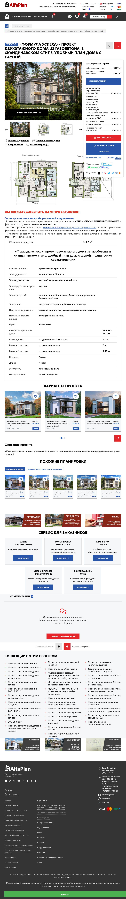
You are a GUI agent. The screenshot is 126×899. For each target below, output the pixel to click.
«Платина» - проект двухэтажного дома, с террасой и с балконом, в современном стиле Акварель (12, 494)
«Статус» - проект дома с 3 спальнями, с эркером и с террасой (59, 493)
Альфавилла (40, 17)
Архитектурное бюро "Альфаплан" (13, 775)
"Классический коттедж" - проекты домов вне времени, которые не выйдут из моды (63, 675)
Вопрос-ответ (15, 144)
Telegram (108, 164)
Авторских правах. (63, 877)
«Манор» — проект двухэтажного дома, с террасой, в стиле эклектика (109, 493)
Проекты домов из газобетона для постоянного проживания (104, 710)
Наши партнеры (43, 818)
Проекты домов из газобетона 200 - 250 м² (24, 710)
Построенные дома (45, 823)
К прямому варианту (26, 112)
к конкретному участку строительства (69, 227)
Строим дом (42, 800)
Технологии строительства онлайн (51, 813)
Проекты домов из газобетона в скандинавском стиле (104, 690)
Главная (8, 800)
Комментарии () (39, 144)
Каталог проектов (21, 17)
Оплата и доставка (18, 140)
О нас (39, 832)
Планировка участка (13, 840)
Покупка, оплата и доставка (16, 810)
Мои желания (10, 867)
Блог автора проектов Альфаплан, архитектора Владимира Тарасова (51, 806)
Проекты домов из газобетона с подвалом (104, 677)
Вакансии (41, 852)
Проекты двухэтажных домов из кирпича (23, 677)
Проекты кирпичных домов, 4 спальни (63, 735)
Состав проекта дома (48, 140)
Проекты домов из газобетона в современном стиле (104, 696)
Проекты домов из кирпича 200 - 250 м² (22, 690)
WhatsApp (94, 167)
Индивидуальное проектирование (19, 845)
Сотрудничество (44, 847)
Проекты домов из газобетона (24, 667)
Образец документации (14, 815)
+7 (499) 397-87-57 (110, 791)
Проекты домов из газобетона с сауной (24, 703)
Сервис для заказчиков (63, 532)
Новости (40, 843)
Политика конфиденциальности (50, 857)
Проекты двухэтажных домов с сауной (24, 716)
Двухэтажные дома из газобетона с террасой (100, 670)
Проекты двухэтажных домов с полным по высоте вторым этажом (24, 728)
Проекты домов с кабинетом (63, 708)
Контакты (41, 838)
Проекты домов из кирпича (22, 663)
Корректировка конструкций (16, 835)
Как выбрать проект (13, 825)
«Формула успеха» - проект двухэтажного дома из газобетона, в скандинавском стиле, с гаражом (19, 423)
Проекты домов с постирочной (64, 712)
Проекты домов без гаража (62, 669)
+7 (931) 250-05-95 (110, 781)
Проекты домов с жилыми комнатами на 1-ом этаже (62, 703)
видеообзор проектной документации (52, 218)
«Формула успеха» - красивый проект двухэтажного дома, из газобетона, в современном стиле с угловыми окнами (59, 424)
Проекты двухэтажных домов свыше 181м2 (103, 716)
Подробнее (17, 412)
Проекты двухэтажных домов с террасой (64, 722)
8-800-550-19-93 (88, 6)
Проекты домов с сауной (61, 698)
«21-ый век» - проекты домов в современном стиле (64, 683)
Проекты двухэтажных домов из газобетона (23, 696)
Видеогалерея (43, 828)
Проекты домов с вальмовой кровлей (63, 663)
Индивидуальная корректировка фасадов (18, 851)
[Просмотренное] (70, 16)
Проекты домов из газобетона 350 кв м (64, 728)
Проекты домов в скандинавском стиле (99, 723)
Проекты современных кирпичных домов (100, 663)
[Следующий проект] (67, 646)
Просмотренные (11, 862)
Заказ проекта (10, 857)
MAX (106, 167)
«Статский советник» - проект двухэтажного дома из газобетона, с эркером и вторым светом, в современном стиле (85, 494)
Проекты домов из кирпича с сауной (23, 683)
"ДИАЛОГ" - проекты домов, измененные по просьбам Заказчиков (63, 691)
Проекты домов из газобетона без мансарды (104, 683)
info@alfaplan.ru (107, 4)
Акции (39, 862)
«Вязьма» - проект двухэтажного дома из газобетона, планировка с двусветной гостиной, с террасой (37, 494)
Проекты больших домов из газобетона (103, 703)
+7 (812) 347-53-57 (89, 4)
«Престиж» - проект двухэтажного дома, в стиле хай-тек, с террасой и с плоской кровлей (99, 423)
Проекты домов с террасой (62, 716)
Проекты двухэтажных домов (23, 671)
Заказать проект (105, 138)
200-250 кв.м (15, 722)
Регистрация (13, 794)
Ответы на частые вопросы (16, 820)
